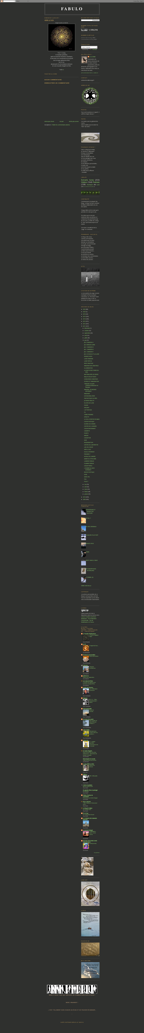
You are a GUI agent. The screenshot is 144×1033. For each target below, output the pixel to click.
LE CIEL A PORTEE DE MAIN (91, 419)
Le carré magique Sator (93, 635)
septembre (87, 333)
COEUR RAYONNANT (90, 428)
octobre (86, 330)
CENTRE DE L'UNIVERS (90, 426)
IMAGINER (87, 393)
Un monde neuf (87, 809)
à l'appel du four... (93, 645)
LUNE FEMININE (88, 358)
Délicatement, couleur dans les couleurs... (93, 732)
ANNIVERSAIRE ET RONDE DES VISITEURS (91, 511)
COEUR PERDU (88, 466)
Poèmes (96, 182)
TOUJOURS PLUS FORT (92, 535)
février (86, 491)
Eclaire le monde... (91, 710)
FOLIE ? (86, 481)
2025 (84, 309)
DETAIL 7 (88, 518)
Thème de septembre (88, 677)
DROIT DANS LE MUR (92, 560)
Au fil (84, 644)
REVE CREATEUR (88, 363)
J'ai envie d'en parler (88, 719)
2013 (84, 321)
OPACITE (86, 417)
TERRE (87, 552)
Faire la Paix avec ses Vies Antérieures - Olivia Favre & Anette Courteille (90, 753)
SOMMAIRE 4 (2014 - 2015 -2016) (92, 833)
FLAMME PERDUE (89, 463)
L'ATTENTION (88, 410)
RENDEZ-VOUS (88, 356)
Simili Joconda (92, 843)
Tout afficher (97, 852)
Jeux (98, 184)
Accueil (61, 121)
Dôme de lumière (93, 656)
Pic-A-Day (85, 813)
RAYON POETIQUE (89, 472)
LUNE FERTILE (88, 361)
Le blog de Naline (87, 808)
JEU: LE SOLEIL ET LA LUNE (91, 354)
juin (85, 340)
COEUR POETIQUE (89, 421)
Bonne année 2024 (88, 786)
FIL (85, 412)
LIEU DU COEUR (88, 447)
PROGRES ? (87, 454)
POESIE (86, 405)
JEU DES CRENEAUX (91, 526)
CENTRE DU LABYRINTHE (91, 445)
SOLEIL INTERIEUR (89, 452)
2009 (84, 499)
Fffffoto (85, 774)
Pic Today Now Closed (88, 814)
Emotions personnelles (89, 655)
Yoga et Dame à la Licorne (89, 760)
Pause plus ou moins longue (90, 798)
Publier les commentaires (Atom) (61, 125)
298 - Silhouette (93, 776)
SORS (85, 474)
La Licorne (92, 56)
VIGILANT (86, 407)
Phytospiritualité (87, 708)
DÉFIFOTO (86, 676)
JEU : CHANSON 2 (89, 349)
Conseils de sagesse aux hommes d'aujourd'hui (89, 683)
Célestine (85, 665)
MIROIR (86, 435)
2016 (84, 314)
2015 (84, 316)
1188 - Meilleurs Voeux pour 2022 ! (90, 803)
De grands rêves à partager (90, 790)
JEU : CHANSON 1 (89, 351)
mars (86, 489)
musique (90, 185)
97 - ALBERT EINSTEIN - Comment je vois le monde (93, 744)
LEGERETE (87, 431)
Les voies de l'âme (88, 681)
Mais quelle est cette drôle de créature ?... (93, 722)
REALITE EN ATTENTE (90, 376)
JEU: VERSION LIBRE (89, 344)
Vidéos (84, 182)
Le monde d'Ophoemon (89, 633)
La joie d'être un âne (88, 764)
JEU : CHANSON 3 (89, 347)
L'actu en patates (87, 785)
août (85, 335)
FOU (85, 479)
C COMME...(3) (89, 577)
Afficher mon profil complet (89, 72)
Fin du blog (85, 791)
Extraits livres (87, 180)
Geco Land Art (87, 801)
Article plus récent (49, 121)
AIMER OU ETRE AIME (90, 459)
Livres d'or (85, 740)
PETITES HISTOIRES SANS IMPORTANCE (90, 841)
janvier (86, 494)
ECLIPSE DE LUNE (89, 403)
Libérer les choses (92, 766)
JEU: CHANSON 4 (88, 342)
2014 (84, 319)
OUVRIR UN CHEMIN (89, 424)
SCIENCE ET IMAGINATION (91, 381)
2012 (84, 323)
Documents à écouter (89, 186)
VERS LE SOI (49, 20)
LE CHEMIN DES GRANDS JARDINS (90, 818)
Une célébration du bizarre (93, 689)
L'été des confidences (92, 667)
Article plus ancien (74, 121)
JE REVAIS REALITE (89, 400)
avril (85, 487)
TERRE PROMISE (88, 414)
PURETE (86, 433)
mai (85, 484)
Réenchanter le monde (89, 759)
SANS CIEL (87, 477)
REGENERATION (88, 442)
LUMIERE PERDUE (89, 461)
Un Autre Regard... (88, 751)
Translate (94, 49)
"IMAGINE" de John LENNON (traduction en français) (91, 385)
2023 (84, 311)
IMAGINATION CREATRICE (91, 365)
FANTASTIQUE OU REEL (90, 398)
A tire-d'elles (86, 730)
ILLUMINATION (88, 368)
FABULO (72, 9)
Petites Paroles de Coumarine (88, 795)
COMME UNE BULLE (85, 585)
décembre (87, 328)
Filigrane (85, 698)
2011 (84, 326)
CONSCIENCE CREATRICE (91, 379)
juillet (86, 338)
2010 (84, 497)
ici (63, 69)
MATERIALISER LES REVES (91, 374)
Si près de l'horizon (88, 687)
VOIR (85, 440)
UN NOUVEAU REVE (89, 396)
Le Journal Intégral (88, 830)
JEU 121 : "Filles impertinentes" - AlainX (93, 701)
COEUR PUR (87, 438)
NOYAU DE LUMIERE (89, 456)
